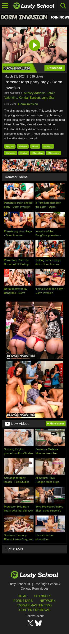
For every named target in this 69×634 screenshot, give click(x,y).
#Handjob (48, 146)
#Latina (23, 153)
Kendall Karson (29, 97)
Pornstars (23, 600)
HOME (22, 596)
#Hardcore (10, 153)
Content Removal (34, 610)
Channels (42, 596)
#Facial (35, 146)
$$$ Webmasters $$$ (34, 605)
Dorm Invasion (28, 104)
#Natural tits (37, 153)
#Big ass (10, 146)
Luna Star (48, 97)
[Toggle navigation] (5, 5)
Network (48, 600)
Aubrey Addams (34, 93)
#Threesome (53, 153)
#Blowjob (23, 146)
